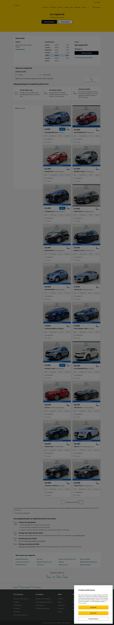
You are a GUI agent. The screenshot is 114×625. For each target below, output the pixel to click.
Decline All (93, 613)
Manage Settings (93, 618)
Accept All (93, 607)
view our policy (82, 603)
